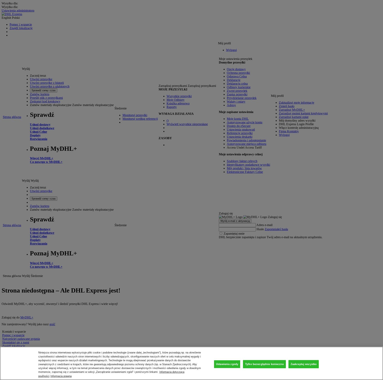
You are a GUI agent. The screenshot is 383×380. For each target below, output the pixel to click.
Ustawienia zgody (227, 364)
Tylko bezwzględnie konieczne (264, 364)
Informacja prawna (61, 375)
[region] (191, 363)
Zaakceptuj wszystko (304, 364)
